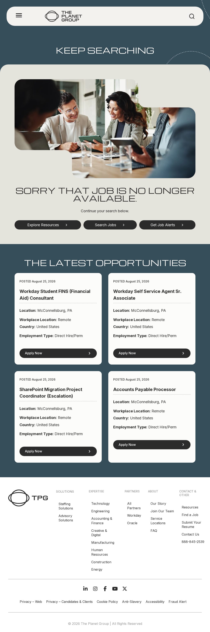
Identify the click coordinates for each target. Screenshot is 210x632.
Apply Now (33, 353)
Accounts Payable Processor (144, 389)
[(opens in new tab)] (28, 498)
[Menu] (19, 15)
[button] (48, 224)
